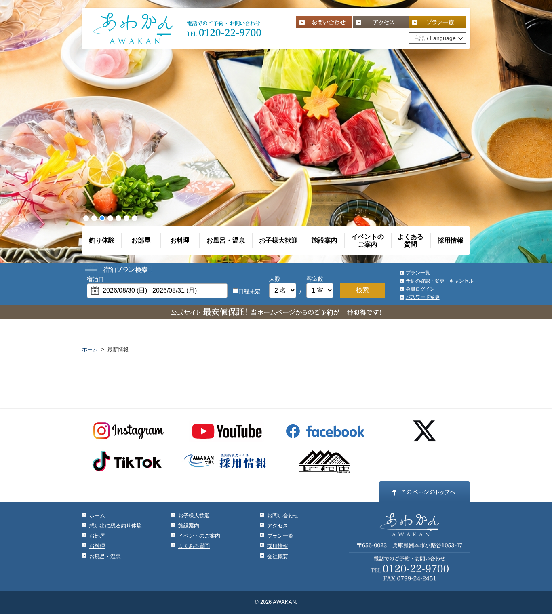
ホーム (90, 349)
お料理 (180, 240)
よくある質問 (410, 240)
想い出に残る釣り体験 (115, 526)
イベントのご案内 (368, 240)
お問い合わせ (283, 516)
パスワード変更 (423, 297)
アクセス (277, 526)
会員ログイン (420, 289)
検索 (362, 290)
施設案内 (324, 240)
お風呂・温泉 (225, 240)
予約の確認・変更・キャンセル (440, 281)
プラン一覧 (418, 273)
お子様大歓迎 (278, 240)
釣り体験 (102, 240)
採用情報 (451, 240)
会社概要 (277, 556)
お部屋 (141, 240)
